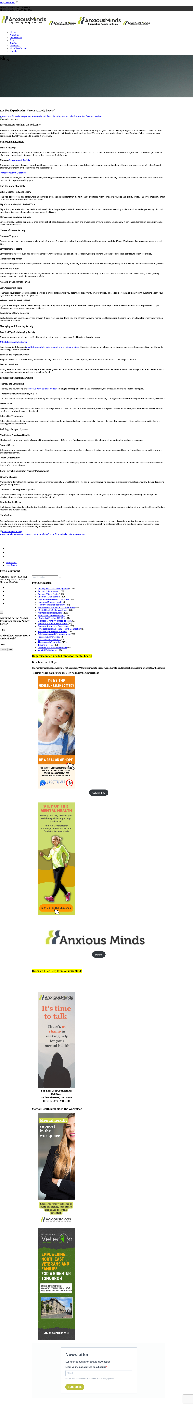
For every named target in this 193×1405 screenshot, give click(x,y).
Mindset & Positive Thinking (51, 618)
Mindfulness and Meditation (67, 116)
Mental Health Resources (50, 612)
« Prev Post (11, 562)
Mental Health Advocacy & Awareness (56, 607)
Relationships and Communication (54, 634)
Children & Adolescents (49, 596)
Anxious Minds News (48, 591)
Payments (14, 45)
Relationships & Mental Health (52, 631)
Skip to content (7, 2)
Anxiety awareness (16, 534)
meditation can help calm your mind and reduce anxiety (52, 346)
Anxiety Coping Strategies (52, 534)
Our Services (16, 37)
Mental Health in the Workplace (53, 610)
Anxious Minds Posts (42, 116)
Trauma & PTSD (45, 644)
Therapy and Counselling (50, 642)
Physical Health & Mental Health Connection (59, 628)
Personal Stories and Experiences (54, 626)
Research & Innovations (49, 636)
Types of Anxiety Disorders (13, 172)
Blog (12, 40)
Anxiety (3, 534)
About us (14, 34)
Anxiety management (75, 534)
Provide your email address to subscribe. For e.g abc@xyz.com (89, 1379)
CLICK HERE (98, 792)
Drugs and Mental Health (50, 602)
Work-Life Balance (47, 650)
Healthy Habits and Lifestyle (51, 604)
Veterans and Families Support (52, 647)
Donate (13, 50)
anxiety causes (32, 534)
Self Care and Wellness (92, 116)
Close (3, 649)
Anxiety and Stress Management (15, 116)
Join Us (13, 42)
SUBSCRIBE (75, 1387)
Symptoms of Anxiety (19, 160)
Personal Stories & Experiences (53, 623)
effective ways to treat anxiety (42, 388)
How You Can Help (19, 48)
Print (10, 649)
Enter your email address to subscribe (85, 1367)
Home (13, 32)
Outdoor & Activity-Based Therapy (55, 620)
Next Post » (11, 565)
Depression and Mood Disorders (53, 599)
